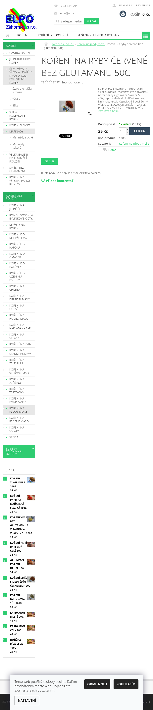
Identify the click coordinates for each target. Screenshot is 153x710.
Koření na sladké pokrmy (20, 352)
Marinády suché (23, 137)
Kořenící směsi (20, 125)
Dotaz (112, 150)
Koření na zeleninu (16, 361)
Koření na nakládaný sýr (20, 326)
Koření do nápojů (17, 246)
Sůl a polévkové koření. (17, 115)
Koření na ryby (20, 344)
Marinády (16, 131)
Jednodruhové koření (20, 60)
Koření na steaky (16, 336)
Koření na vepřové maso (19, 371)
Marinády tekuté (18, 146)
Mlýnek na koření (17, 226)
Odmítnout (97, 684)
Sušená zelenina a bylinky (98, 35)
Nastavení (27, 700)
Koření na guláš (16, 307)
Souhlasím (126, 684)
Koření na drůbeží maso (19, 297)
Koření (22, 35)
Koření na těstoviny (16, 390)
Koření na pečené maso (19, 419)
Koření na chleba (16, 288)
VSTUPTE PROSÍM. (109, 111)
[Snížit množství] (127, 133)
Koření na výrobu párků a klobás (20, 180)
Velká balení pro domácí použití (18, 158)
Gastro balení (19, 53)
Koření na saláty (16, 429)
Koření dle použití (53, 35)
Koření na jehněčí (16, 207)
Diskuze (49, 161)
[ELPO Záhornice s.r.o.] (27, 20)
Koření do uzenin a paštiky (17, 276)
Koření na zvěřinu (16, 381)
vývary (16, 99)
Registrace (143, 5)
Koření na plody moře (18, 410)
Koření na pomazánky (17, 400)
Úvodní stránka (8, 35)
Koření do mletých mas (18, 236)
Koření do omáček (17, 255)
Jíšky (15, 105)
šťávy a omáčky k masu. (22, 90)
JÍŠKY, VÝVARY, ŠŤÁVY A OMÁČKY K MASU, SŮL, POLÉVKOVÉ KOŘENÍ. (20, 75)
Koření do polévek (17, 265)
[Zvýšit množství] (127, 129)
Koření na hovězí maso (18, 316)
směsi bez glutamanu (17, 169)
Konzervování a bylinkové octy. (21, 217)
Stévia (13, 437)
